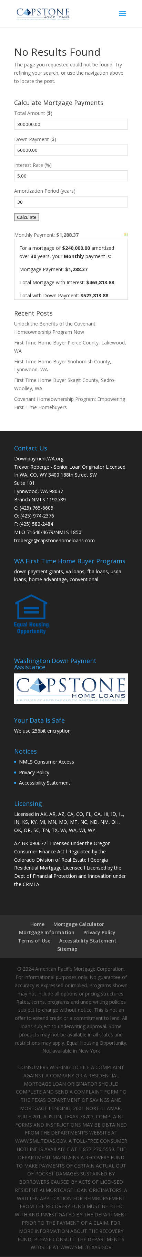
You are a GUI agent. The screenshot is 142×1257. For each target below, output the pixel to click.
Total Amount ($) (33, 113)
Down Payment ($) (35, 139)
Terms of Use (34, 940)
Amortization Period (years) (44, 191)
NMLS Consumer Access (46, 761)
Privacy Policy (34, 772)
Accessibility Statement (44, 782)
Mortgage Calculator (78, 924)
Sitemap (67, 949)
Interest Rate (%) (33, 165)
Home (37, 924)
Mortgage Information (46, 932)
